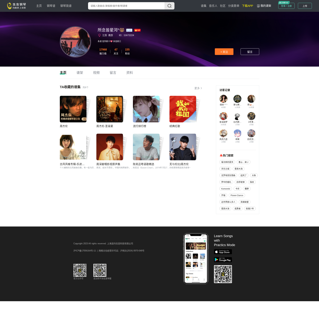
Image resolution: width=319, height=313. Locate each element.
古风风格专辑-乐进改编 (73, 164)
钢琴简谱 (66, 5)
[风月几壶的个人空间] (223, 133)
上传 (305, 6)
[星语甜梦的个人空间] (223, 116)
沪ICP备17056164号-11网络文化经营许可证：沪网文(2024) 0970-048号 (108, 250)
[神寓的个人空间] (237, 133)
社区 (223, 5)
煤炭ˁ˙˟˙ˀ (223, 105)
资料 (129, 73)
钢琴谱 (51, 5)
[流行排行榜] (146, 109)
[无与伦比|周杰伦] (182, 147)
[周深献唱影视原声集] (109, 147)
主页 (39, 5)
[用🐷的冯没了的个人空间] (251, 99)
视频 (96, 73)
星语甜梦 (223, 122)
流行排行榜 (139, 126)
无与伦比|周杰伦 (179, 164)
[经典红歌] (182, 109)
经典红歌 (174, 126)
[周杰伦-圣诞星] (109, 109)
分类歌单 (233, 5)
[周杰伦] (73, 109)
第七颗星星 (238, 105)
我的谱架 (266, 5)
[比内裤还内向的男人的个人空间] (237, 116)
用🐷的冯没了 (253, 105)
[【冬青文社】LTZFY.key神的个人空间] (251, 116)
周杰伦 (64, 126)
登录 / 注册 (286, 6)
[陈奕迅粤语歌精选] (146, 147)
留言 (250, 51)
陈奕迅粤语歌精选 (143, 164)
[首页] (17, 5)
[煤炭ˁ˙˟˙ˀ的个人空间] (223, 99)
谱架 (79, 73)
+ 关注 (224, 51)
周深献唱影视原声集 (108, 164)
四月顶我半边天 (254, 139)
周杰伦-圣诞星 (104, 126)
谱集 (204, 5)
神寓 (237, 139)
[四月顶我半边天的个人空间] (251, 133)
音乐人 (213, 5)
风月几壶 (223, 139)
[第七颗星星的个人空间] (237, 99)
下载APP (247, 5)
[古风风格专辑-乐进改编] (73, 147)
